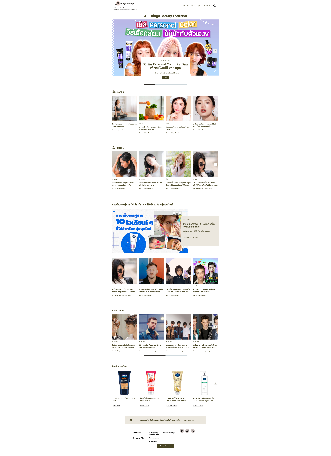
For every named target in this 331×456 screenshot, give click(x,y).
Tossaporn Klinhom (121, 130)
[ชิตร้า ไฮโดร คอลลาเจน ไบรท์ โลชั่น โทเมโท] (151, 383)
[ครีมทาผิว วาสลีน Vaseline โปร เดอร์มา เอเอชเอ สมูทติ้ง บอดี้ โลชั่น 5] (204, 383)
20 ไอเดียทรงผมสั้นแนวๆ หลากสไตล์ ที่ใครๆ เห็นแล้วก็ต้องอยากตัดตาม (205, 185)
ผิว (188, 5)
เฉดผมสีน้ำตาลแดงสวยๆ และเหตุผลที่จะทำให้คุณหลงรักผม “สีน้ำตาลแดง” (178, 185)
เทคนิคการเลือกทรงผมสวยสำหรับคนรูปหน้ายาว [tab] (181, 84)
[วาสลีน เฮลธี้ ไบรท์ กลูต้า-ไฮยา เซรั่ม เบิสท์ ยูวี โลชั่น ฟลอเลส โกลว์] (177, 383)
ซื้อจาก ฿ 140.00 (172, 405)
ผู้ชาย (199, 5)
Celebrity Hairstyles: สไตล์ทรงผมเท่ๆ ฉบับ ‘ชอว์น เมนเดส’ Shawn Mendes (205, 347)
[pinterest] (182, 431)
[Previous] (115, 108)
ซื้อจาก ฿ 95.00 (144, 405)
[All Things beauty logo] (125, 3)
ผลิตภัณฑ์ (207, 5)
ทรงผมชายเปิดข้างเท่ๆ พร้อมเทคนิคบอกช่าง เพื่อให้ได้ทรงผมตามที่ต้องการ (151, 291)
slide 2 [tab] (176, 355)
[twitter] (193, 431)
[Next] (215, 108)
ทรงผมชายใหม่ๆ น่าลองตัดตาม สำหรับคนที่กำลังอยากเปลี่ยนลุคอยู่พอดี (177, 347)
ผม (184, 5)
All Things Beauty (147, 133)
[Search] (214, 5)
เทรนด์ (193, 5)
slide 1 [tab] (165, 137)
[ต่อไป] (215, 51)
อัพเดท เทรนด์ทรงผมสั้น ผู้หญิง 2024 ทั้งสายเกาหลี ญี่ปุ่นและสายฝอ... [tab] (149, 84)
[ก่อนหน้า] (116, 51)
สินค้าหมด (116, 405)
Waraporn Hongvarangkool (204, 188)
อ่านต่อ (166, 77)
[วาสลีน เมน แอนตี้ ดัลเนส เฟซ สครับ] (124, 383)
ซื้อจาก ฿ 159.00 (198, 405)
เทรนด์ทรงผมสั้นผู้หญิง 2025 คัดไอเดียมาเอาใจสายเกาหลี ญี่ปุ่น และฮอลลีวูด (178, 291)
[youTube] (187, 431)
